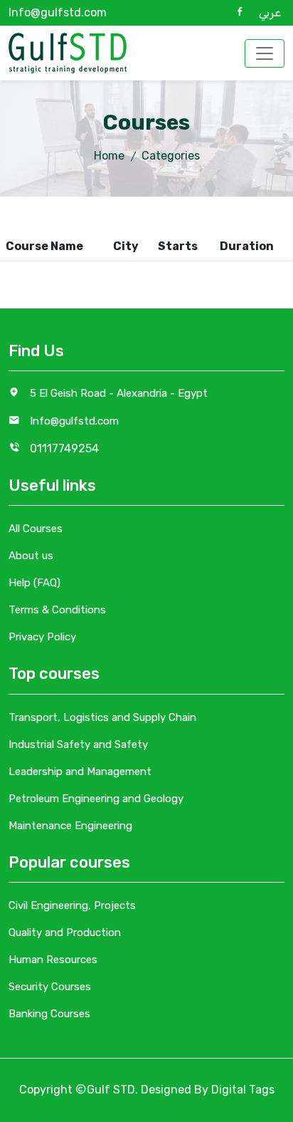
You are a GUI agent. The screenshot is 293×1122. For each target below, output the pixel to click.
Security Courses (50, 986)
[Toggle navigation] (264, 53)
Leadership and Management (80, 771)
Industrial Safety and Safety (78, 744)
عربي (270, 12)
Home (109, 155)
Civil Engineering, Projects (72, 905)
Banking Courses (49, 1013)
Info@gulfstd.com (58, 12)
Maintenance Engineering (70, 825)
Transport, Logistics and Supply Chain (102, 717)
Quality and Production (65, 932)
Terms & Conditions (57, 609)
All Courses (36, 528)
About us (31, 555)
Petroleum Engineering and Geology (96, 798)
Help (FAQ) (34, 582)
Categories (171, 155)
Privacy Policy (42, 636)
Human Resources (53, 959)
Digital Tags (243, 1089)
